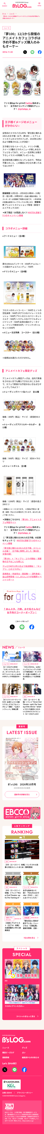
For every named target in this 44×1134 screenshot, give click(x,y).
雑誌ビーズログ (8, 1052)
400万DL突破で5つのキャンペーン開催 (21, 214)
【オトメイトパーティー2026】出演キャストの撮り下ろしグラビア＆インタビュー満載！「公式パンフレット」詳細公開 (11, 704)
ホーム (4, 13)
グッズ (24, 1047)
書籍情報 (5, 1057)
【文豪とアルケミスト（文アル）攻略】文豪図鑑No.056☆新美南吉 (13, 926)
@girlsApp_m (24, 108)
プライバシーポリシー (25, 1092)
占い (23, 1052)
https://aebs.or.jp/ (28, 1121)
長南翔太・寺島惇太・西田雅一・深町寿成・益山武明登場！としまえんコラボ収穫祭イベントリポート (22, 576)
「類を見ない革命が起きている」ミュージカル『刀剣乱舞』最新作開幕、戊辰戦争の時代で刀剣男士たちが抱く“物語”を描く (31, 924)
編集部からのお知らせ (30, 1057)
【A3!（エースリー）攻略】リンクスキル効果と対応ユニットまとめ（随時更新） (21, 865)
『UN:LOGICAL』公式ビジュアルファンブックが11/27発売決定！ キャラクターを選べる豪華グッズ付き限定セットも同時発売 (32, 673)
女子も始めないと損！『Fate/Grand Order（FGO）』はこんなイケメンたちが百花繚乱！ (31, 894)
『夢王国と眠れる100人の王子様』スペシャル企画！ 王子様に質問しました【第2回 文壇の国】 (21, 551)
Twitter (29, 103)
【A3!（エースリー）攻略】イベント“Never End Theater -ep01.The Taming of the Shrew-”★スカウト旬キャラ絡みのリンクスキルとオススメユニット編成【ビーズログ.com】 (13, 894)
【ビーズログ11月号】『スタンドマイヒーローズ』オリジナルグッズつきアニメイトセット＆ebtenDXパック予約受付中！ (11, 672)
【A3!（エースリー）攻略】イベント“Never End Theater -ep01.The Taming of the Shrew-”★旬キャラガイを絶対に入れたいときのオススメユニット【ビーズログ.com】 (32, 706)
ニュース (11, 13)
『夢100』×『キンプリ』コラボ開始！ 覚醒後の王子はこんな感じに (21, 560)
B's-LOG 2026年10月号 (22, 784)
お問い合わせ (7, 1092)
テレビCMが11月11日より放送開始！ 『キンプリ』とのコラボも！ (21, 567)
